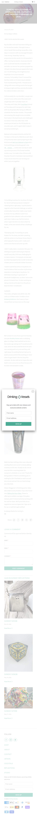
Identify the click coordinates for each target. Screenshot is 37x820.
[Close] (33, 391)
